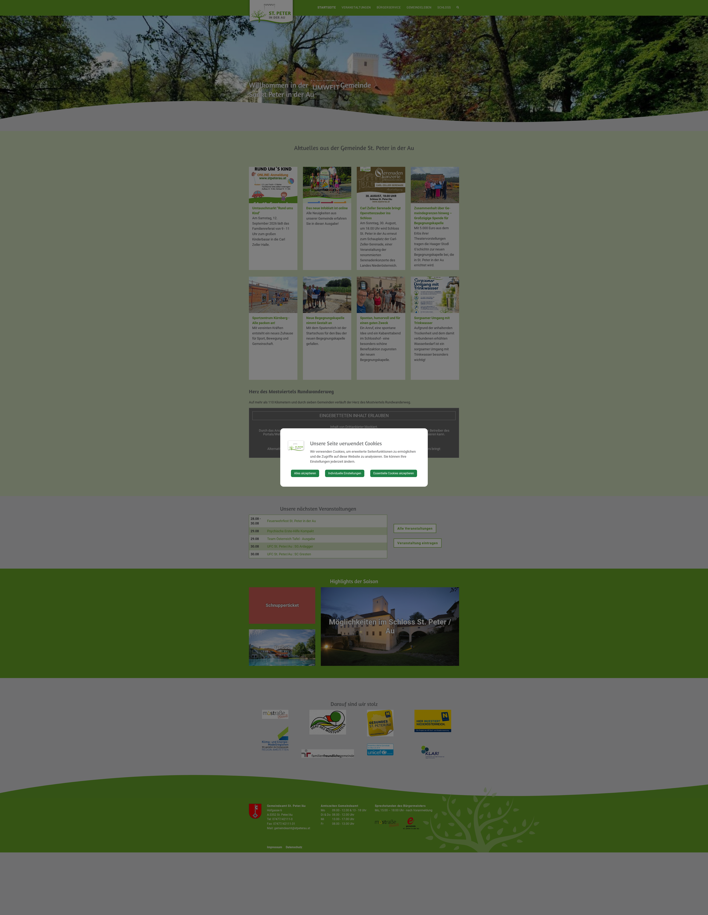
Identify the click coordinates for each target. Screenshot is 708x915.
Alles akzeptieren (305, 473)
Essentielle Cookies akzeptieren (393, 473)
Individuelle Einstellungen (344, 473)
